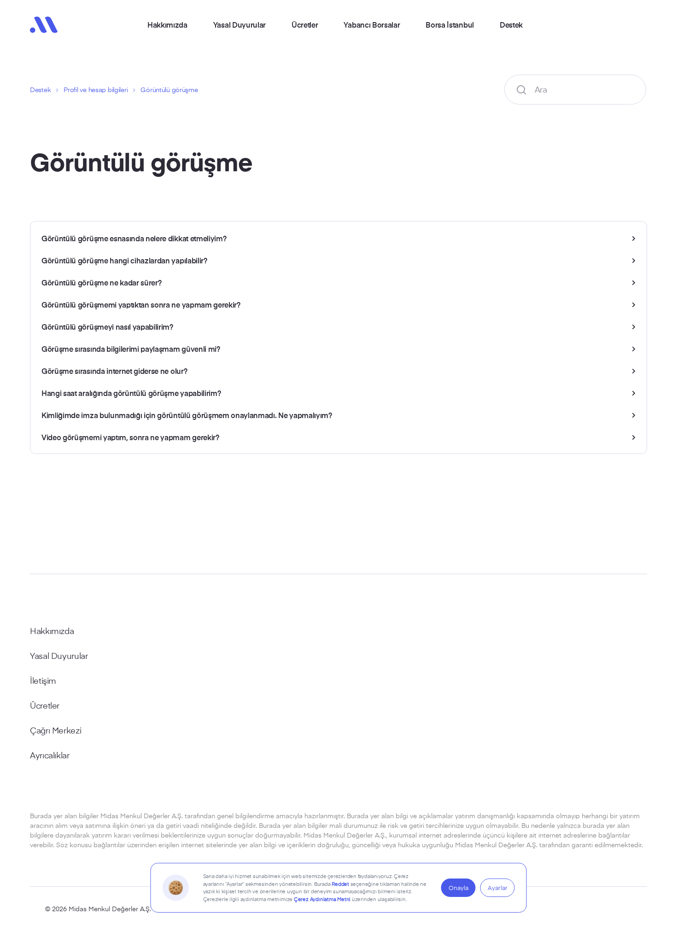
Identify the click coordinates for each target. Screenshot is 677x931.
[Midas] (44, 25)
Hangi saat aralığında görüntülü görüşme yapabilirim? (131, 393)
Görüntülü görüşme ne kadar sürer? (101, 282)
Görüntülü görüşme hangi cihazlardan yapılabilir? (124, 260)
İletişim (43, 680)
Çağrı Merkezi (55, 730)
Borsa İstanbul (450, 24)
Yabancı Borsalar (372, 24)
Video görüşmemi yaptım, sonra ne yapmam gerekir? (130, 437)
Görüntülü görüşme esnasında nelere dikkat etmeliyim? (133, 238)
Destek (511, 24)
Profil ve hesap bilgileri (96, 89)
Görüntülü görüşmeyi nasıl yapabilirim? (107, 326)
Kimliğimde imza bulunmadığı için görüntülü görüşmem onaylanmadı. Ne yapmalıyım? (186, 415)
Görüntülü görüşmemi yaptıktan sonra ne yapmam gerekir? (140, 304)
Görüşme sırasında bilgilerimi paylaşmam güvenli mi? (130, 348)
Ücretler (305, 24)
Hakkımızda (167, 24)
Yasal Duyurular (239, 24)
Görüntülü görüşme (169, 89)
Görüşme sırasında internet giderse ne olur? (114, 371)
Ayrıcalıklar (50, 755)
